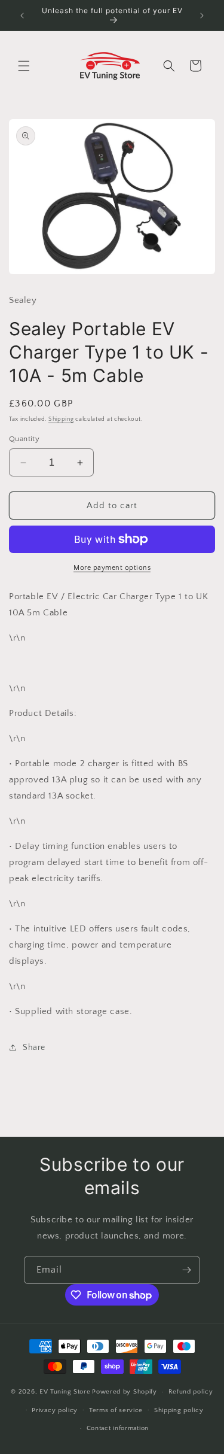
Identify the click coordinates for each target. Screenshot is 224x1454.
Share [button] (34, 1047)
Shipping (61, 419)
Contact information (118, 1428)
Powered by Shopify (124, 1391)
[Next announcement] (202, 15)
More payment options (112, 568)
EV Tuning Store (65, 1391)
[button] (24, 66)
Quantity (24, 439)
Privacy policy (55, 1410)
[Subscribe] (186, 1270)
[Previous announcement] (22, 15)
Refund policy (190, 1391)
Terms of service (116, 1410)
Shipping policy (179, 1410)
